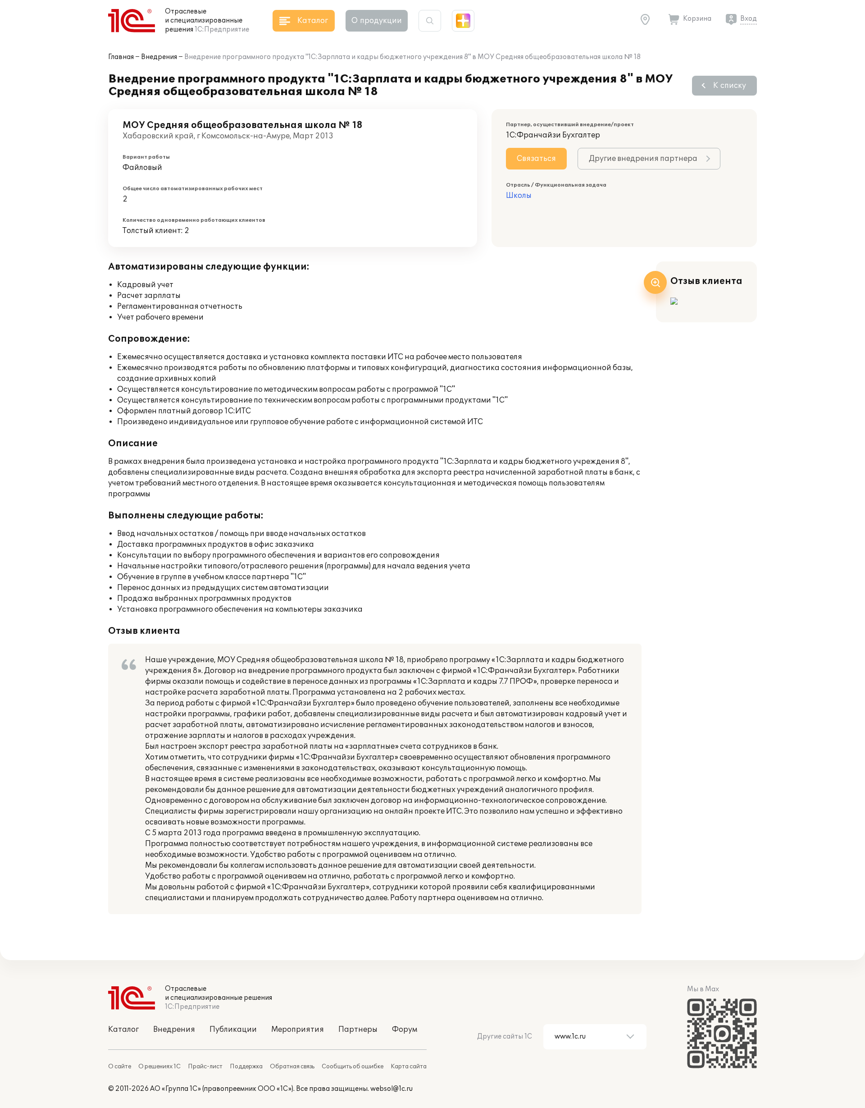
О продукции (376, 20)
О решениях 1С (159, 1066)
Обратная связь (292, 1066)
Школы (519, 195)
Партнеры (358, 1029)
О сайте (119, 1066)
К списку (729, 85)
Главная (121, 57)
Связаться (536, 158)
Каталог (123, 1029)
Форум (404, 1029)
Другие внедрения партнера (643, 158)
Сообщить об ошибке (352, 1066)
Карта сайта (409, 1066)
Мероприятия (297, 1029)
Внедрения (159, 57)
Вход (748, 19)
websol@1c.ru (391, 1089)
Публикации (233, 1029)
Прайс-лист (205, 1066)
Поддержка (246, 1066)
